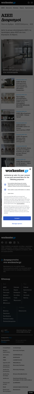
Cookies (31, 392)
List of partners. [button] (21, 203)
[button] (17, 193)
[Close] (30, 169)
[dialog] (17, 197)
